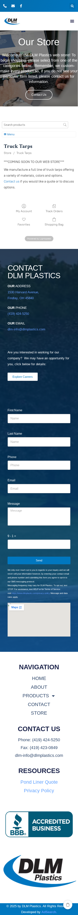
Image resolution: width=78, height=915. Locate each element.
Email (11, 480)
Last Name (15, 433)
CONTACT (39, 704)
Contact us (11, 181)
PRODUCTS (36, 695)
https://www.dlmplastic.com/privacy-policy (31, 593)
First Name (15, 410)
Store (7, 153)
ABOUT (39, 687)
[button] (72, 6)
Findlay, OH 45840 (21, 298)
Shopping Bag (54, 224)
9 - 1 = (12, 536)
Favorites (24, 224)
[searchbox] (35, 124)
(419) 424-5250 (18, 314)
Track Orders (54, 211)
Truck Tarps (24, 153)
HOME (39, 678)
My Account (24, 211)
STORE (39, 713)
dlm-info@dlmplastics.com (26, 329)
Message (14, 503)
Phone (12, 457)
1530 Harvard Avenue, (23, 292)
